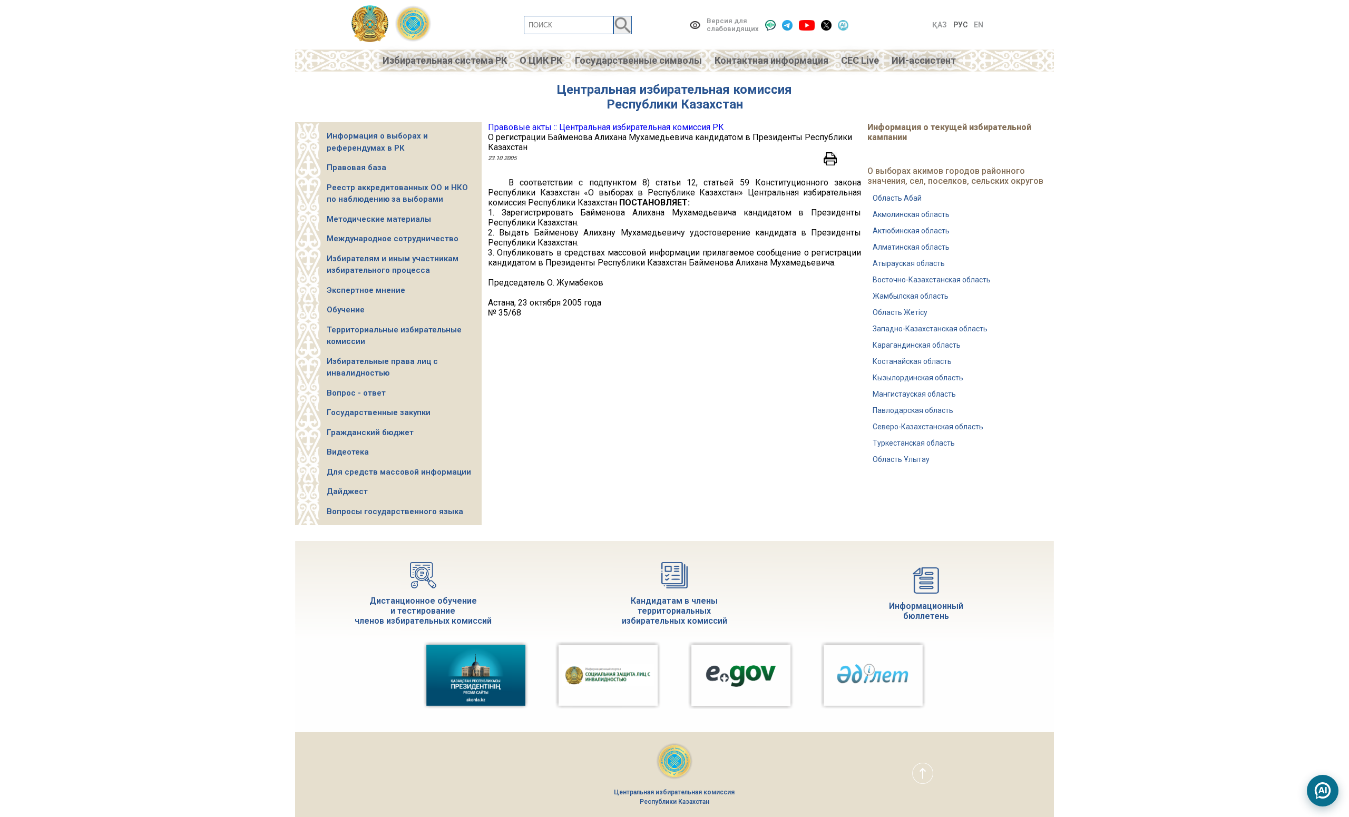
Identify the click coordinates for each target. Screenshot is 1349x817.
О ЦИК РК (541, 60)
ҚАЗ (939, 25)
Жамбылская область (911, 296)
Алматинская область (911, 247)
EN (978, 25)
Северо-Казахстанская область (928, 426)
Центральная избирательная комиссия (674, 89)
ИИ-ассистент (924, 60)
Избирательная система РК (445, 60)
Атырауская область (909, 263)
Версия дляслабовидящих (733, 25)
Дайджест (347, 491)
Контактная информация (771, 60)
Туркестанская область (914, 443)
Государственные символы (638, 60)
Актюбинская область (911, 231)
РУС (960, 25)
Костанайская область (912, 361)
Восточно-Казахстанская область (932, 279)
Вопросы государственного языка (395, 511)
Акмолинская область (911, 214)
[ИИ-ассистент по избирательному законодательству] (1322, 790)
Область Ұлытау (901, 459)
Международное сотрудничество (392, 238)
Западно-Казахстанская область (930, 328)
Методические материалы (379, 219)
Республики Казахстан (675, 104)
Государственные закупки (379, 412)
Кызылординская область (918, 377)
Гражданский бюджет (370, 432)
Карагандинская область (917, 345)
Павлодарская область (913, 410)
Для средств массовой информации (399, 472)
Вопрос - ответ (356, 393)
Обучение (346, 309)
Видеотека (348, 452)
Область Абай (897, 198)
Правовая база (356, 167)
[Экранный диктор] (770, 25)
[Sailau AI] (843, 25)
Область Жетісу (900, 312)
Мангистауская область (914, 394)
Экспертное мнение (366, 290)
